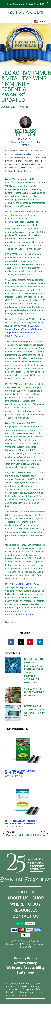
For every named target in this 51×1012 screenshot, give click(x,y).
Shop (38, 898)
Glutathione (38, 493)
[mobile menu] (3, 12)
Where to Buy (25, 904)
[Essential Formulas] (25, 12)
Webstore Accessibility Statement (25, 970)
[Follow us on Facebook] (29, 894)
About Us (17, 898)
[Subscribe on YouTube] (22, 894)
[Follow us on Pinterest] (32, 894)
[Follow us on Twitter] (18, 894)
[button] (11, 642)
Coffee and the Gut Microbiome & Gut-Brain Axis (34, 692)
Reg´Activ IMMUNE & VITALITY (20, 584)
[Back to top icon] (45, 1006)
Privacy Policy (25, 958)
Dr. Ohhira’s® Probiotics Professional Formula (21, 822)
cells (22, 532)
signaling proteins (13, 528)
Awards (24, 106)
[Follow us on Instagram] (25, 894)
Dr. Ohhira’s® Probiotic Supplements (20, 772)
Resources (25, 910)
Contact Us (25, 916)
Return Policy (25, 963)
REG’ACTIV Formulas (21, 387)
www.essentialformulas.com (19, 614)
